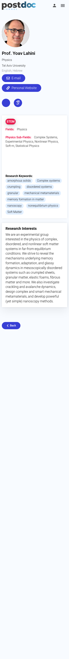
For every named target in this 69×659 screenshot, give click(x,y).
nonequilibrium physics (43, 205)
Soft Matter (14, 212)
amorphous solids (19, 180)
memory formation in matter (25, 199)
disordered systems (39, 186)
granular (12, 193)
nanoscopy (14, 205)
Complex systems (48, 180)
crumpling (13, 186)
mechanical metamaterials (41, 193)
